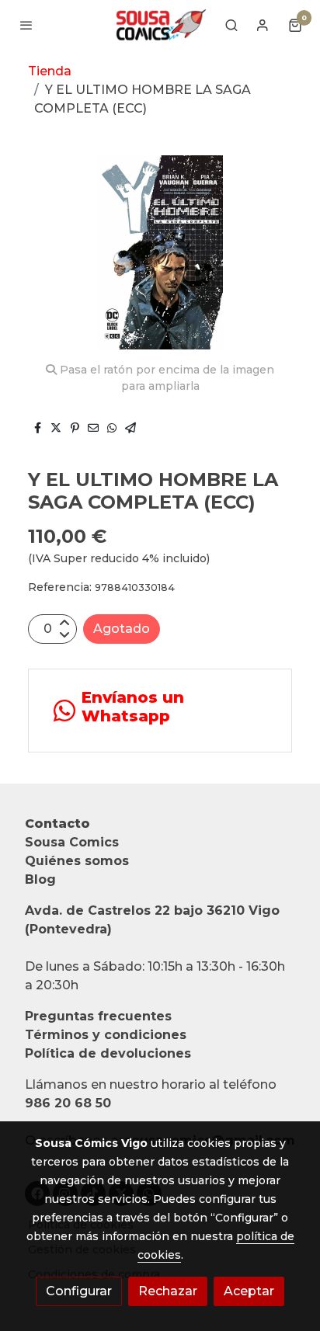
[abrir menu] (26, 25)
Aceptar (249, 1291)
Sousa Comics (72, 842)
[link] (160, 25)
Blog (40, 879)
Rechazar (167, 1291)
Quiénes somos (77, 860)
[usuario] (263, 25)
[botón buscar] (231, 25)
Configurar (79, 1291)
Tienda (49, 71)
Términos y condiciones (105, 1034)
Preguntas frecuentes (98, 1016)
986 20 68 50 (68, 1103)
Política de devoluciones (108, 1053)
